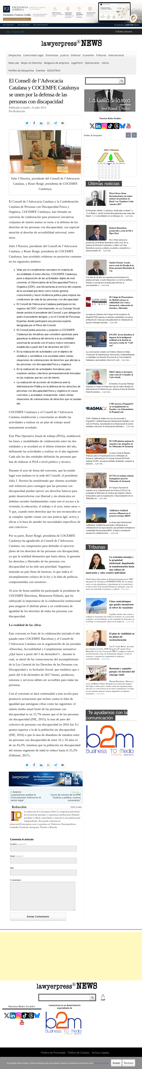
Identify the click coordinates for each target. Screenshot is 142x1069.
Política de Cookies (79, 1052)
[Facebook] (34, 123)
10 (106, 167)
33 (112, 175)
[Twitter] (27, 123)
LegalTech (77, 63)
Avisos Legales (100, 1052)
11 (109, 167)
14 (119, 167)
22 (99, 172)
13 (115, 167)
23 (102, 172)
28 (119, 172)
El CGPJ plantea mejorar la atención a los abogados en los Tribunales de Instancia (121, 444)
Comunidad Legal (33, 55)
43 (99, 181)
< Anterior (16, 792)
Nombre (18, 844)
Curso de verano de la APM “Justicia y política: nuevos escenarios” (66, 797)
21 (119, 170)
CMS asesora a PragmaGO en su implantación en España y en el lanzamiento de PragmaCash (121, 407)
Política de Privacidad (53, 1052)
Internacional (116, 55)
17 (106, 170)
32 (109, 175)
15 (99, 170)
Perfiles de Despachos (21, 70)
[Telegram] (55, 123)
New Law (13, 63)
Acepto (116, 1063)
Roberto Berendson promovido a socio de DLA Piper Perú (121, 230)
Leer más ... (130, 215)
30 (102, 175)
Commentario (15, 879)
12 (112, 167)
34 (115, 175)
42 (119, 178)
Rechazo (129, 1063)
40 (112, 178)
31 (106, 175)
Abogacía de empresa (56, 63)
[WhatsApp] (48, 123)
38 (106, 178)
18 (109, 170)
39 (109, 178)
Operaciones (92, 63)
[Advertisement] (71, 956)
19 (112, 170)
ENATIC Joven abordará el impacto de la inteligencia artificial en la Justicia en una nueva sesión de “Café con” (121, 340)
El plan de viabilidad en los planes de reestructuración (121, 637)
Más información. (101, 1063)
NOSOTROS (53, 70)
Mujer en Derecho (31, 63)
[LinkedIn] (41, 123)
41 (115, 178)
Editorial (76, 55)
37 (102, 178)
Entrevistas (52, 55)
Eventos (40, 70)
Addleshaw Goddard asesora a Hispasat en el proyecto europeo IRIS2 (119, 513)
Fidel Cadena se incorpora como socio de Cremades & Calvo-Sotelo (121, 374)
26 (112, 172)
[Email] (62, 123)
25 (109, 172)
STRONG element (123, 31)
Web (12, 867)
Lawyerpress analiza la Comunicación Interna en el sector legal (26, 797)
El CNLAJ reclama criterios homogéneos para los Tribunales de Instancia (121, 478)
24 (106, 172)
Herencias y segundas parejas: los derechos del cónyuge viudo (122, 671)
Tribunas (101, 55)
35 (119, 175)
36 (99, 178)
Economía (88, 55)
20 (115, 170)
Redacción (19, 806)
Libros (105, 63)
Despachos (14, 55)
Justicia (64, 55)
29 (99, 175)
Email (16, 856)
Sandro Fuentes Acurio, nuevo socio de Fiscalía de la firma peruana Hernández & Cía (122, 266)
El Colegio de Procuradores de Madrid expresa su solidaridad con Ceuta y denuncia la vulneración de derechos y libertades (121, 302)
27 (115, 172)
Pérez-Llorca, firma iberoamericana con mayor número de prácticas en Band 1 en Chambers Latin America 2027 (121, 198)
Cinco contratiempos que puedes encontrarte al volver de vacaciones (121, 604)
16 (102, 170)
